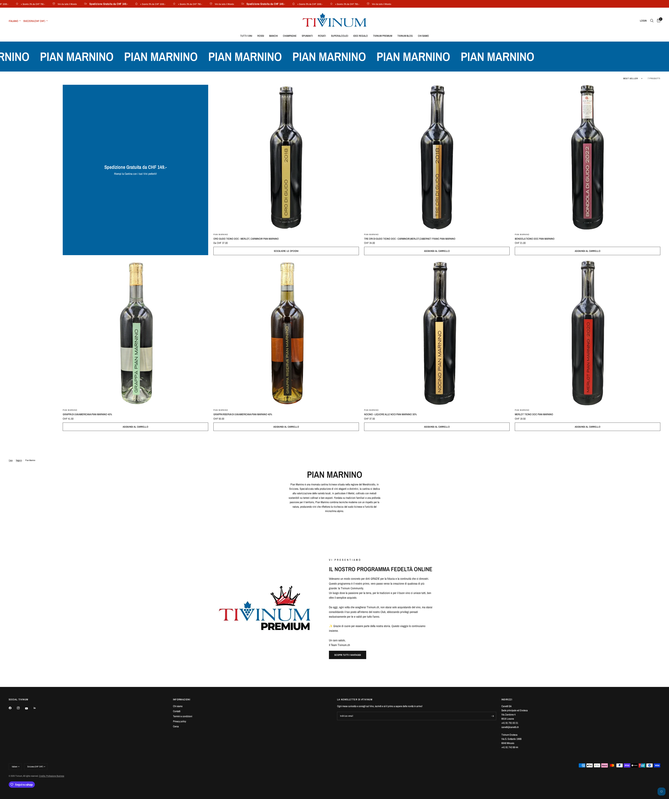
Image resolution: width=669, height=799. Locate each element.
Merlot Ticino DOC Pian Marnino (534, 414)
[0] (657, 20)
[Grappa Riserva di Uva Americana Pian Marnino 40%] (286, 333)
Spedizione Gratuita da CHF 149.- (84, 3)
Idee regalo (360, 36)
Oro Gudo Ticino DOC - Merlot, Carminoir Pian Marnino (246, 239)
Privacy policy (179, 721)
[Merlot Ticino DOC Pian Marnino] (587, 333)
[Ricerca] (651, 20)
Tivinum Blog (405, 36)
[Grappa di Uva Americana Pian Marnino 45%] (135, 333)
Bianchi (273, 36)
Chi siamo (423, 36)
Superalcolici (339, 36)
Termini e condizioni (182, 716)
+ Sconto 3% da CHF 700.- (165, 4)
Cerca (176, 726)
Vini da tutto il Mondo (42, 4)
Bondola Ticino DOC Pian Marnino (535, 239)
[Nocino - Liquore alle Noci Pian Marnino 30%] (437, 333)
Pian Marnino (220, 234)
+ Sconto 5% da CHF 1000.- (128, 4)
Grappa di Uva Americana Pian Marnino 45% (87, 414)
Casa (11, 460)
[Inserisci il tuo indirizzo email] (492, 716)
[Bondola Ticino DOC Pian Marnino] (587, 157)
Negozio (19, 460)
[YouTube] (29, 708)
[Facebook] (12, 708)
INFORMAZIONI (181, 699)
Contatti (176, 711)
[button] (347, 655)
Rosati (322, 36)
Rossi (260, 36)
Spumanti (307, 36)
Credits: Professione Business (51, 775)
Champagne (290, 36)
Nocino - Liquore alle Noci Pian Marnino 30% (390, 414)
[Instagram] (21, 708)
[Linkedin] (37, 708)
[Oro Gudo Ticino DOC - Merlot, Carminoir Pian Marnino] (286, 157)
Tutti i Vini (246, 36)
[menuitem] (246, 36)
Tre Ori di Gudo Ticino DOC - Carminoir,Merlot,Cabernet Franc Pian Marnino (409, 239)
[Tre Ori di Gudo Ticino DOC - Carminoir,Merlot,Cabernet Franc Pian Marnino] (437, 157)
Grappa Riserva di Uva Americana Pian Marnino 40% (242, 414)
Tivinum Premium (382, 36)
